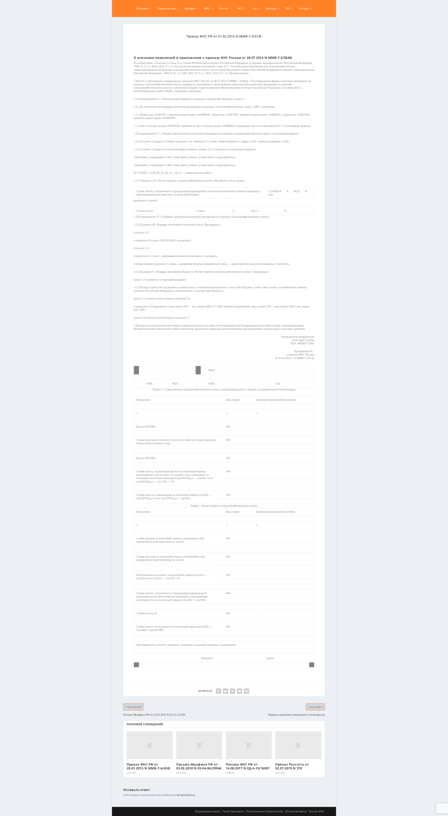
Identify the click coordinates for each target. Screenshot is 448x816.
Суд (254, 8)
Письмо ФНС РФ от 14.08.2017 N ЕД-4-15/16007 (248, 766)
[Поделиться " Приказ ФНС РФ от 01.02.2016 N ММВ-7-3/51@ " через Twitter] (225, 691)
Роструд (304, 8)
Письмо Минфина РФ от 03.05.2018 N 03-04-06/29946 (198, 766)
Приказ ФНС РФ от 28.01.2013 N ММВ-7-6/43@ (148, 766)
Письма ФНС (317, 811)
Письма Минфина (296, 811)
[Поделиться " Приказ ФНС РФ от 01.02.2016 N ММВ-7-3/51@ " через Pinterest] (232, 691)
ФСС (240, 8)
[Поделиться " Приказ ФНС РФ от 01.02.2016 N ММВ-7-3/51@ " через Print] (246, 691)
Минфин (189, 8)
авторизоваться (186, 794)
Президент (142, 8)
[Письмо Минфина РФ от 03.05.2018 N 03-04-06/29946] (199, 745)
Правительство (167, 8)
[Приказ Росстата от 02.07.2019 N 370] (298, 745)
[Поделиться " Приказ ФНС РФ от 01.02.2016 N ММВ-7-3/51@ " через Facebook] (218, 691)
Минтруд (271, 8)
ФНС (207, 8)
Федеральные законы (207, 811)
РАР (287, 8)
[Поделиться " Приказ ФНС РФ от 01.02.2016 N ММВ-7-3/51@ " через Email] (239, 691)
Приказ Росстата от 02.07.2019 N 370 (292, 766)
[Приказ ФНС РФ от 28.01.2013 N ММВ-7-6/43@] (150, 745)
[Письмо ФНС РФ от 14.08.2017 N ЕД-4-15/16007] (249, 745)
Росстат (223, 8)
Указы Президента (233, 811)
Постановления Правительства (264, 811)
